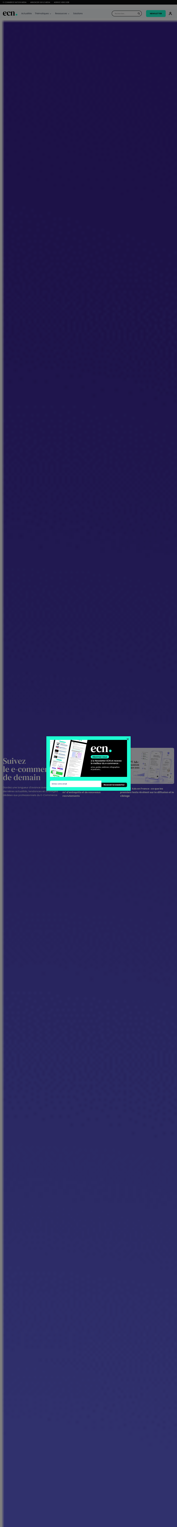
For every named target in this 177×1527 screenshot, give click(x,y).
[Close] (127, 739)
